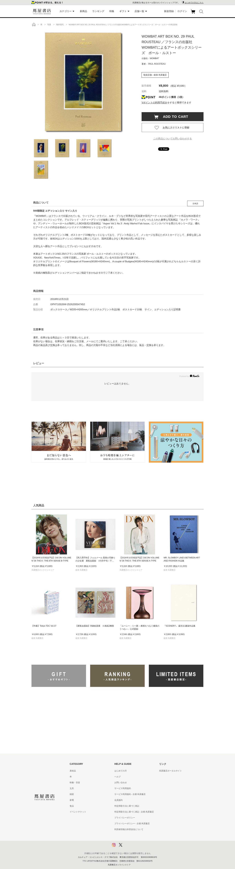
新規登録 (169, 11)
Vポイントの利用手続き (154, 102)
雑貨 (72, 794)
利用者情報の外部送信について (128, 829)
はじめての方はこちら (194, 3)
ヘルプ (117, 776)
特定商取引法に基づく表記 (126, 806)
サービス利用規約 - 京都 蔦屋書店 (130, 794)
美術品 (73, 771)
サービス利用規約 (122, 788)
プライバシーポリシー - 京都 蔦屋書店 (132, 823)
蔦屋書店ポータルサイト (170, 771)
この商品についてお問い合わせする (172, 138)
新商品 (83, 11)
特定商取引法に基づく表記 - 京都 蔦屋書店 (134, 812)
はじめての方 (120, 771)
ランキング (98, 11)
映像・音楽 (75, 782)
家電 (72, 800)
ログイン (182, 11)
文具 (72, 788)
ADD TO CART (173, 117)
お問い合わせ (120, 782)
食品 (72, 806)
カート (193, 13)
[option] (83, 82)
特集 (111, 11)
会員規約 (118, 800)
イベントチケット (78, 812)
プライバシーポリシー (124, 817)
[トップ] (33, 24)
